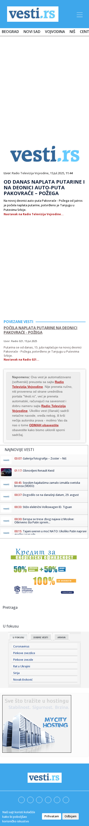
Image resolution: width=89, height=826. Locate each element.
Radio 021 (17, 341)
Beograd (10, 31)
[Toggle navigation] (79, 14)
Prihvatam (51, 816)
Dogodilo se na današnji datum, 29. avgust (51, 495)
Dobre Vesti (41, 637)
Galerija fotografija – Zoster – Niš (44, 458)
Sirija (16, 673)
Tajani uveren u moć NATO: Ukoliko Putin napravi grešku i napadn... (50, 532)
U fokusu (18, 637)
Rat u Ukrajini (21, 666)
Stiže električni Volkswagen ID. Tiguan (47, 507)
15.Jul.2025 (57, 173)
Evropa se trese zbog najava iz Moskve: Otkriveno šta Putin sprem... (44, 520)
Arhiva (62, 637)
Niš (72, 31)
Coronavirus (21, 646)
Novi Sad (32, 31)
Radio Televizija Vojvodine (30, 173)
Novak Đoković (23, 680)
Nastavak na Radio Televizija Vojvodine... (34, 214)
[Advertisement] (44, 86)
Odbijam (70, 816)
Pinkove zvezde (23, 660)
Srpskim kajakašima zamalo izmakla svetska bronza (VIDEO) (47, 484)
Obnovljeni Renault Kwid (38, 471)
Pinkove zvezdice (24, 653)
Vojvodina (55, 31)
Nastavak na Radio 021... (21, 359)
